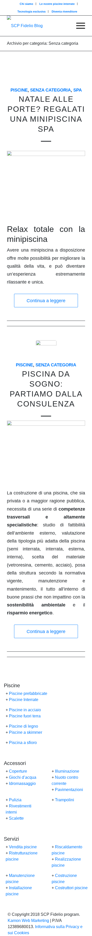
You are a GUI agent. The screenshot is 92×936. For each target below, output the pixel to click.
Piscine (19, 90)
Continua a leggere (46, 300)
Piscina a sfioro (23, 742)
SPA (77, 90)
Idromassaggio (22, 783)
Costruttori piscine (71, 888)
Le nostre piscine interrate (57, 3)
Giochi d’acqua (22, 777)
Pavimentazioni (69, 789)
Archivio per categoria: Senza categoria (42, 43)
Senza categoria (50, 90)
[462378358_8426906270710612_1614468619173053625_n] (38, 26)
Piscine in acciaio (25, 710)
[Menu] (78, 26)
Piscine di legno (23, 726)
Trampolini (64, 800)
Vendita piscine (23, 847)
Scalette (16, 818)
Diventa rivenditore (64, 11)
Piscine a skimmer (25, 732)
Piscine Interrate (23, 699)
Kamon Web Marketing (28, 920)
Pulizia (15, 800)
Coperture (18, 771)
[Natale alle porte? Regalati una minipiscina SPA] (46, 75)
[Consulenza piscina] (46, 350)
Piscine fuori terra (25, 716)
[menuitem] (26, 4)
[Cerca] (66, 26)
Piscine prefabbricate (28, 693)
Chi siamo (26, 3)
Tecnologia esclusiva (31, 11)
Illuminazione (67, 771)
